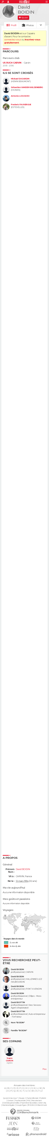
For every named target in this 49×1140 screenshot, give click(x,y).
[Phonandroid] (36, 1134)
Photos (30, 25)
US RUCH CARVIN (12, 62)
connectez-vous (12, 39)
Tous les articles (20, 1101)
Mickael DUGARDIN (20, 79)
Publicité (43, 1098)
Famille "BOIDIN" (19, 1030)
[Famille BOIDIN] (6, 1030)
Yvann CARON (9, 1059)
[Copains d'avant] (12, 1129)
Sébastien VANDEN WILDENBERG (27, 87)
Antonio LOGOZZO (20, 96)
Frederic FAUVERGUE (21, 104)
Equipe (21, 1098)
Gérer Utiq (42, 1103)
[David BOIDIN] (9, 11)
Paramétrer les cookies (29, 1103)
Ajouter (24, 17)
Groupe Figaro (21, 1105)
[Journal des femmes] (12, 1118)
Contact (10, 1101)
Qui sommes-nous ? (10, 1098)
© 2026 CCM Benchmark (37, 1105)
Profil (13, 25)
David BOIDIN (17, 969)
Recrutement (37, 1101)
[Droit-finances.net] (36, 1123)
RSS (28, 1101)
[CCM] (36, 1118)
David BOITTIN (18, 1002)
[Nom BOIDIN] (6, 1022)
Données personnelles (11, 1103)
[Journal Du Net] (12, 1123)
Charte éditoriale (32, 1098)
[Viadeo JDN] (36, 1129)
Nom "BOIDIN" (18, 1022)
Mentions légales (8, 1105)
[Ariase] (12, 1134)
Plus (44, 1069)
